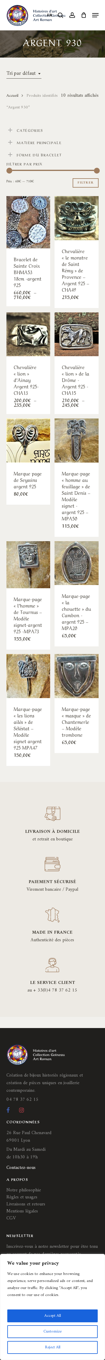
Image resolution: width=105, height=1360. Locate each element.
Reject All (52, 1347)
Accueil (12, 95)
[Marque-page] (77, 440)
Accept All (52, 1315)
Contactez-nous (21, 1168)
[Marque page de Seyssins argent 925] (28, 440)
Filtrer (86, 183)
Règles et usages (21, 1197)
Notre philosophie (23, 1190)
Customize (52, 1331)
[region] (52, 1307)
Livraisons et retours (25, 1204)
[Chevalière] (77, 218)
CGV (11, 1218)
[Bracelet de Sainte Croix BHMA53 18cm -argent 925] (28, 222)
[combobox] (23, 73)
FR (49, 15)
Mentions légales (22, 1211)
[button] (95, 15)
